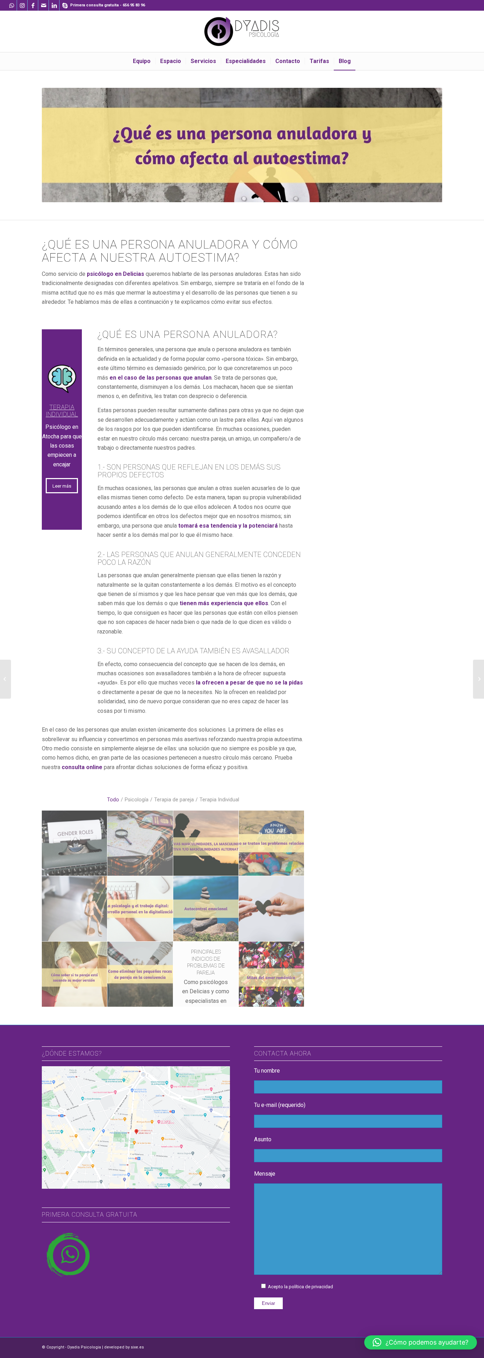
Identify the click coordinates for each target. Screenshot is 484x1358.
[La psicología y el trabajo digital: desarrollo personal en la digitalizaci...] (5, 679)
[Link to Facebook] (33, 5)
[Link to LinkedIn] (54, 5)
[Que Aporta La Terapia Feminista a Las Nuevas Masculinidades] (74, 843)
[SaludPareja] (271, 909)
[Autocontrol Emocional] (206, 909)
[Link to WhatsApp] (11, 5)
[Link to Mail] (43, 5)
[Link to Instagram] (22, 5)
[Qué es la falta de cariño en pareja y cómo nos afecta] (478, 679)
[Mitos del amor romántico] (271, 974)
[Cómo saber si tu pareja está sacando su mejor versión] (74, 974)
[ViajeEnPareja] (140, 843)
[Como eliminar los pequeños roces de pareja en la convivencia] (140, 974)
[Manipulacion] (74, 909)
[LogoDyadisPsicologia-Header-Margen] (242, 31)
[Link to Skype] (65, 5)
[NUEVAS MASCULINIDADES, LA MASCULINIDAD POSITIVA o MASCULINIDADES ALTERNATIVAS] (206, 843)
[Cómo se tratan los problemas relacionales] (271, 843)
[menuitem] (141, 61)
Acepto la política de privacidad (300, 1286)
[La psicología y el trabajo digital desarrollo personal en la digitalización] (140, 909)
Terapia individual (62, 410)
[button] (420, 1342)
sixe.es (137, 1347)
